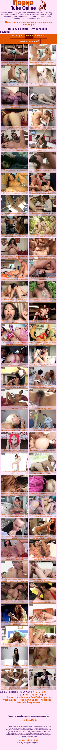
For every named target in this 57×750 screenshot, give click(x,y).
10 (43, 692)
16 (40, 694)
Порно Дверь (30, 720)
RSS (36, 740)
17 (44, 694)
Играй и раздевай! (29, 41)
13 (27, 694)
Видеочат (40, 35)
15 (36, 694)
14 (31, 694)
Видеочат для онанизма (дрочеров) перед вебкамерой (28, 23)
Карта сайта (25, 740)
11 (18, 694)
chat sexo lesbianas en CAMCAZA (24, 697)
